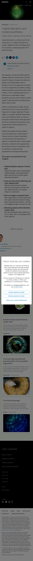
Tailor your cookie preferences (16, 300)
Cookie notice (18, 287)
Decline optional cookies (16, 296)
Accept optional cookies (16, 292)
